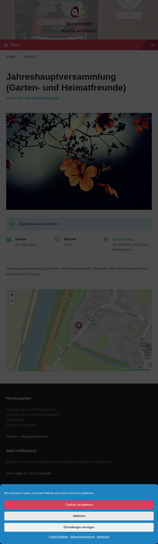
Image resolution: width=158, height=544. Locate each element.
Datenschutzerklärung (82, 536)
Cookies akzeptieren (79, 504)
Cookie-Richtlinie (58, 536)
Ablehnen (79, 516)
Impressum (103, 536)
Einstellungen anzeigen (79, 527)
